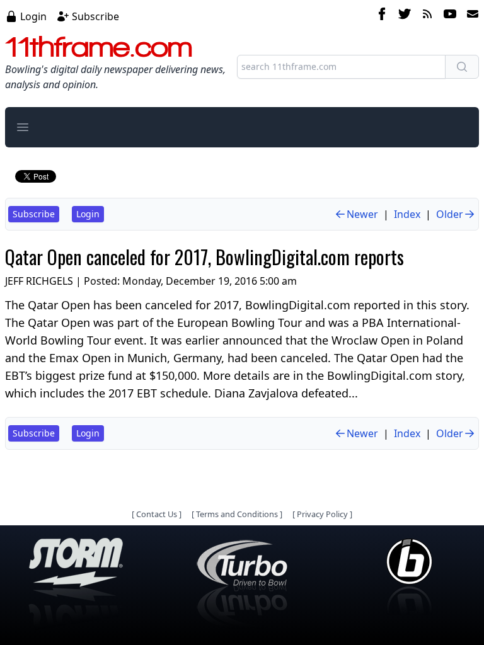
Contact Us (156, 514)
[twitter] (404, 16)
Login (33, 16)
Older (449, 214)
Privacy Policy (322, 514)
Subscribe (95, 16)
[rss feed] (427, 16)
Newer (362, 214)
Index (407, 214)
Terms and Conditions (237, 514)
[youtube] (450, 16)
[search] (462, 67)
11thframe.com (98, 46)
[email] (470, 16)
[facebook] (382, 16)
